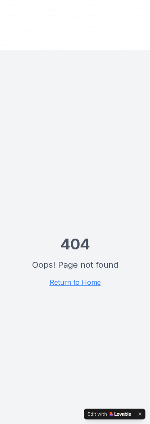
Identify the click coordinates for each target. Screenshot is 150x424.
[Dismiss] (140, 414)
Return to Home (75, 282)
